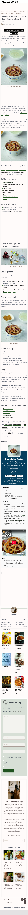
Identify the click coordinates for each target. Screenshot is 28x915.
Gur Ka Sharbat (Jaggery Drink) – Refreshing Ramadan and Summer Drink (8, 865)
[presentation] (6, 638)
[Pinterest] (25, 902)
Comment (7, 716)
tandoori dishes (13, 170)
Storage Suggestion (8, 190)
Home (5, 899)
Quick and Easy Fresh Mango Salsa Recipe (5, 647)
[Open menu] (25, 2)
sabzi (17, 172)
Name (6, 738)
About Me (9, 902)
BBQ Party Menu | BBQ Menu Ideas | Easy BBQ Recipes (21, 623)
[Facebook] (22, 899)
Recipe (5, 199)
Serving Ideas (7, 188)
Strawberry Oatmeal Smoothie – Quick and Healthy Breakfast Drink (8, 887)
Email (6, 745)
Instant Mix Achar (8, 409)
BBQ (11, 211)
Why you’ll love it (8, 182)
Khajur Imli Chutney (8, 417)
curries (15, 211)
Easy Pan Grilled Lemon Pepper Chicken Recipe (19, 864)
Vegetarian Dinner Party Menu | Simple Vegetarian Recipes (6, 623)
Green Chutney (7, 415)
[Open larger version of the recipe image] (14, 450)
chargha (3, 170)
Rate (20, 475)
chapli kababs (18, 520)
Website (6, 752)
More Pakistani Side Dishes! (10, 197)
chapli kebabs (22, 170)
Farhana (6, 24)
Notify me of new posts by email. (13, 767)
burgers (18, 281)
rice (2, 115)
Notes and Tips (7, 192)
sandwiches (12, 281)
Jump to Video (19, 30)
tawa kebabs (4, 172)
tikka (7, 170)
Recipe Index (11, 899)
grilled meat (23, 113)
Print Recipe (15, 33)
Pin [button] (14, 475)
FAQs (4, 194)
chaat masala (13, 498)
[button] (11, 471)
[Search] (22, 840)
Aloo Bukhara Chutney (9, 411)
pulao (22, 172)
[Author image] (2, 24)
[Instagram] (25, 899)
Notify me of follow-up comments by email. (13, 762)
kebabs (7, 115)
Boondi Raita (6, 413)
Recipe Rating (7, 711)
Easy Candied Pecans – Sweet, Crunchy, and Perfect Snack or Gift (19, 669)
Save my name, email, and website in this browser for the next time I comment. (14, 756)
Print (8, 475)
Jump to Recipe (9, 30)
